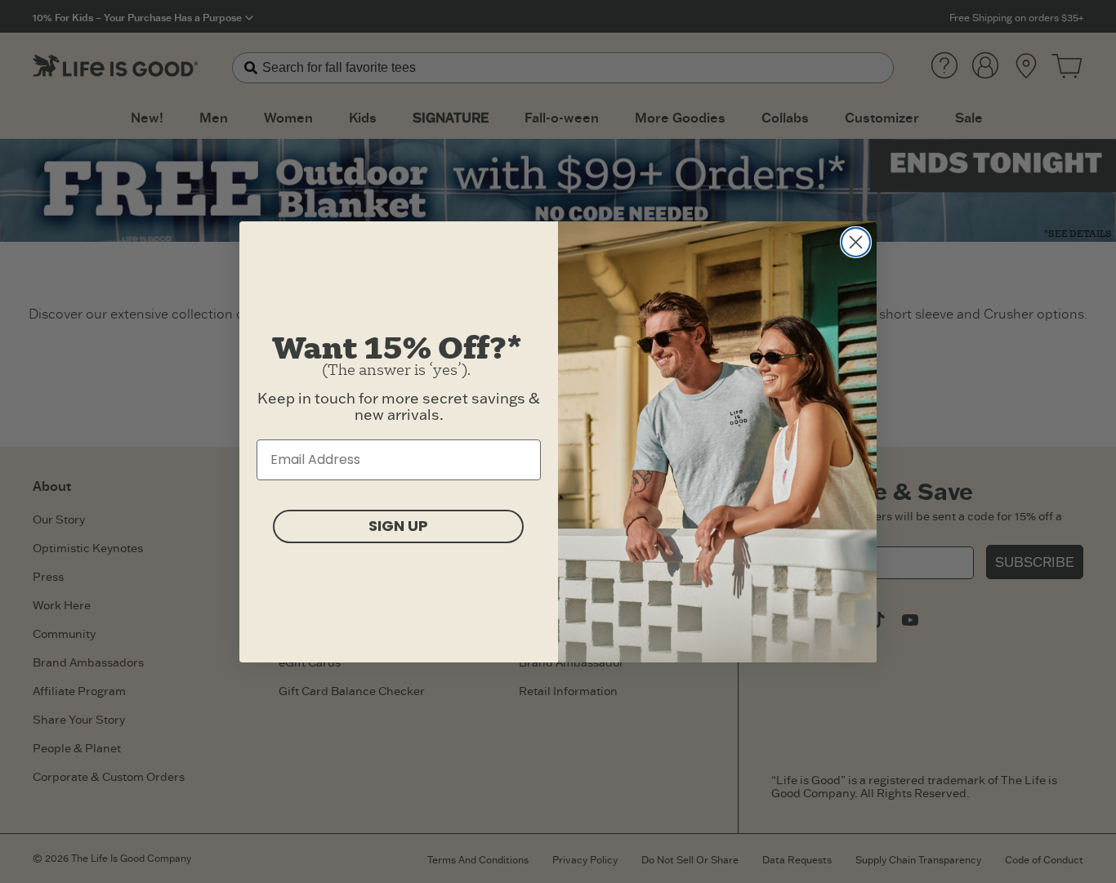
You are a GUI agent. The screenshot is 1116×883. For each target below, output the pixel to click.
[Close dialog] (855, 242)
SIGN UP (398, 525)
